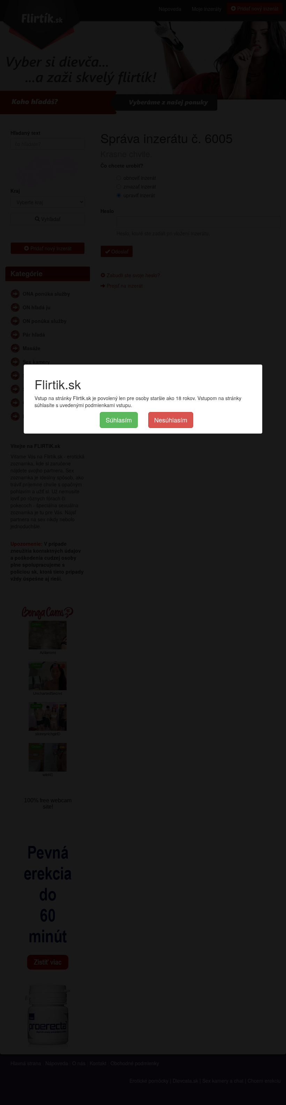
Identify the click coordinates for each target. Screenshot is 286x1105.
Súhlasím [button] (119, 419)
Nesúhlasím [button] (170, 419)
